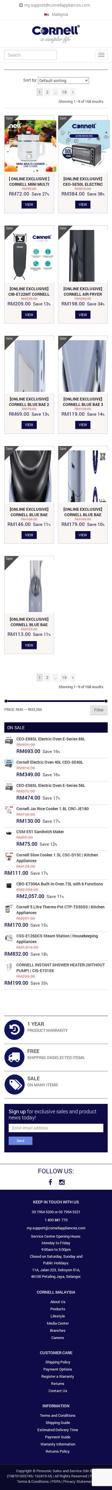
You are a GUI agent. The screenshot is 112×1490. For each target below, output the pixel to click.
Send (20, 1140)
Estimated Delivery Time (57, 1429)
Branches (57, 1330)
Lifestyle (58, 1316)
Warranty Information (57, 1444)
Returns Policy (58, 1451)
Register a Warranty (57, 1376)
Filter (99, 710)
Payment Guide (57, 1436)
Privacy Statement (78, 1481)
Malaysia (59, 14)
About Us (57, 1301)
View (29, 204)
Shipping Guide (58, 1422)
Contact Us (58, 1390)
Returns (57, 1383)
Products (57, 1308)
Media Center (58, 1323)
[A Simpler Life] (56, 33)
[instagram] (61, 1182)
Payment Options (57, 1369)
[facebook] (50, 1182)
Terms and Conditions (58, 1415)
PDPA (56, 1481)
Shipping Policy (57, 1362)
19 (64, 92)
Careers (57, 1337)
